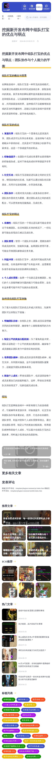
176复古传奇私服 (12, 705)
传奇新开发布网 (31, 710)
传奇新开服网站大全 (14, 746)
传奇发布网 (32, 757)
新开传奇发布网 (30, 725)
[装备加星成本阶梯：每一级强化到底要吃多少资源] (9, 573)
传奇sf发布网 (11, 715)
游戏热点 (39, 7)
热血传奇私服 (30, 731)
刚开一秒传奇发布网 (34, 741)
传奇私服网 (40, 736)
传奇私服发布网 (12, 741)
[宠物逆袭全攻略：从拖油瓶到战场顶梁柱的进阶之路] (26, 590)
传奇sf (8, 736)
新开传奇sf (23, 736)
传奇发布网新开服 (28, 751)
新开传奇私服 (35, 746)
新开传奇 (38, 700)
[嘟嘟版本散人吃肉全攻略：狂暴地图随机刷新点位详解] (9, 590)
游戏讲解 (32, 9)
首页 (24, 9)
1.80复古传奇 (10, 725)
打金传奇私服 (10, 720)
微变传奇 (23, 700)
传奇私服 (9, 700)
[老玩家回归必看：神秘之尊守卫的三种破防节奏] (43, 590)
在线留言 (46, 9)
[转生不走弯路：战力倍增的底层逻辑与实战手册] (26, 573)
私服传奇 (30, 705)
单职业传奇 (28, 715)
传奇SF (19, 17)
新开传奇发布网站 (13, 757)
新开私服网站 (11, 731)
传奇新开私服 (11, 710)
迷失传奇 (27, 720)
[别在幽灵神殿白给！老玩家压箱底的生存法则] (43, 573)
